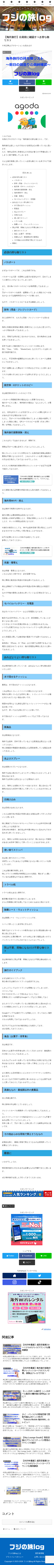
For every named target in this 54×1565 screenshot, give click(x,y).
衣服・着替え (19, 196)
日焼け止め (18, 215)
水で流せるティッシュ (22, 205)
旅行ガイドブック (20, 231)
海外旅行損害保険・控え (23, 190)
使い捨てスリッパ (20, 218)
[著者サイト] (14, 1275)
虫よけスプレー (20, 212)
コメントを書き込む (27, 1522)
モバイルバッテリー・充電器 (24, 199)
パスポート (18, 180)
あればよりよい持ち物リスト (23, 202)
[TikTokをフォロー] (39, 1282)
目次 (24, 173)
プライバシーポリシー (14, 1557)
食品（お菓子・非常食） (23, 234)
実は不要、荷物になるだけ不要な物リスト (27, 227)
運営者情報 (39, 1553)
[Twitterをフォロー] (39, 1275)
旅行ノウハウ (9, 1206)
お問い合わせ (39, 1557)
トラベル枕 (18, 221)
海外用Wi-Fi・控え (21, 193)
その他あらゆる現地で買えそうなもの (28, 240)
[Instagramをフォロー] (14, 1282)
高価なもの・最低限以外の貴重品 (26, 237)
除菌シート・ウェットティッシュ (26, 224)
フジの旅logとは (14, 1553)
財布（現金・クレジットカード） (26, 183)
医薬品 (16, 208)
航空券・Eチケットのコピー (24, 186)
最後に (14, 243)
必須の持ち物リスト (19, 177)
